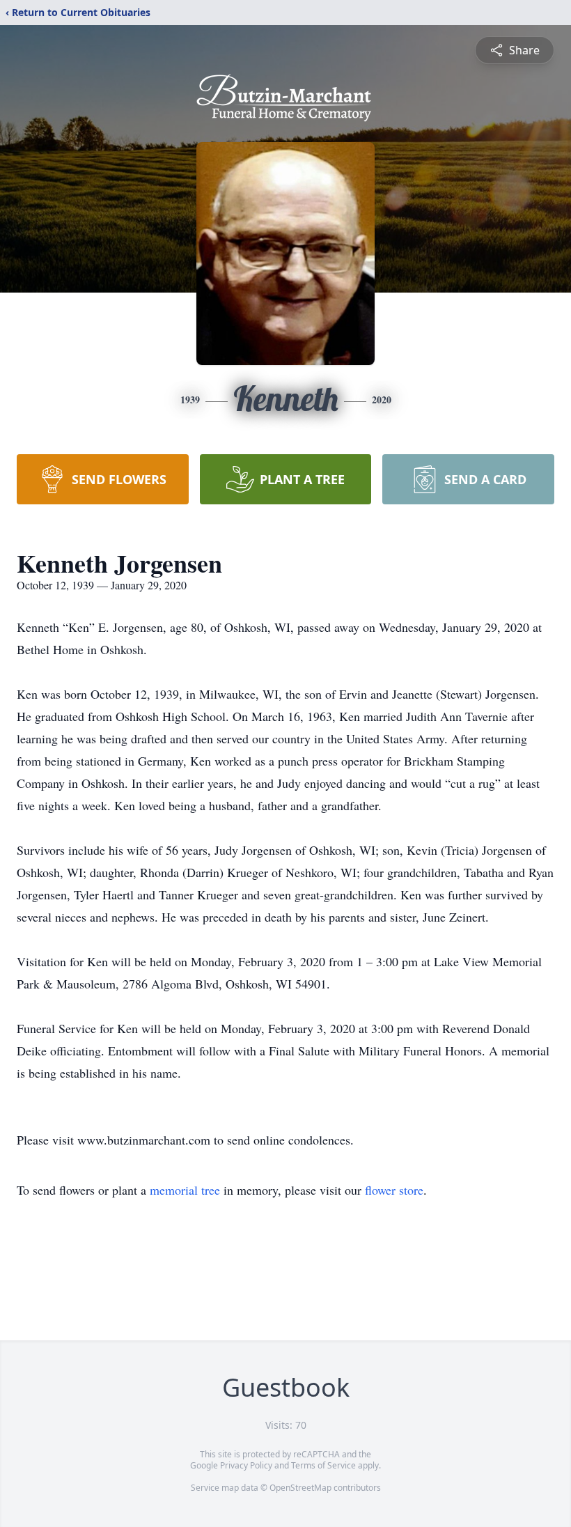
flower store (394, 1189)
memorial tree (185, 1189)
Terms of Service (323, 1465)
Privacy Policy (246, 1465)
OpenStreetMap (300, 1488)
